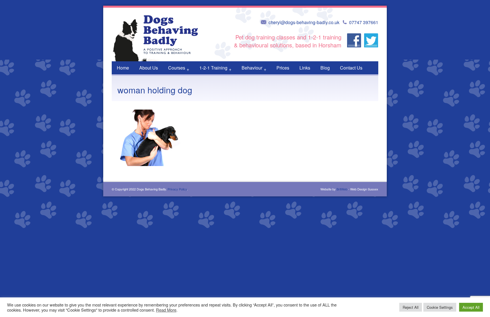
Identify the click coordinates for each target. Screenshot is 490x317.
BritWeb (342, 189)
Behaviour (254, 68)
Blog (325, 67)
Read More (166, 310)
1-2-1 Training (215, 68)
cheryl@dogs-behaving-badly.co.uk (304, 22)
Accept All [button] (471, 307)
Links (304, 67)
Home (123, 67)
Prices (282, 67)
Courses (178, 68)
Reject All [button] (411, 307)
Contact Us (351, 67)
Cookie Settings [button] (440, 307)
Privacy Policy (177, 189)
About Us (148, 67)
